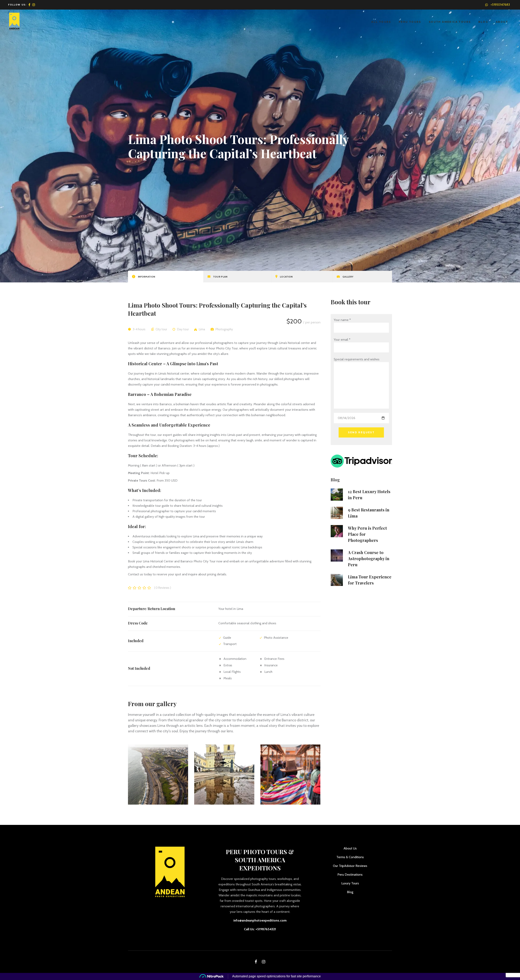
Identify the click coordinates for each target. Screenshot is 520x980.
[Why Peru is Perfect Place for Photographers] (337, 531)
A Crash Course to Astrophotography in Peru (368, 558)
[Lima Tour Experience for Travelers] (337, 580)
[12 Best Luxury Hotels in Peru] (337, 494)
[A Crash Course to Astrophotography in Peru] (337, 555)
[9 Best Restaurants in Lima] (337, 513)
